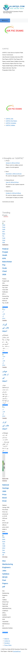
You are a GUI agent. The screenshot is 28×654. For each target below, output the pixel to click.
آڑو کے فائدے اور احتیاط (5, 328)
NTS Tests (4, 556)
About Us (6, 638)
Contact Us (7, 641)
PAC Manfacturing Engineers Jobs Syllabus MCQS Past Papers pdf (5, 574)
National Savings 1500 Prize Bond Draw (5, 493)
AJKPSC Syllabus (10, 125)
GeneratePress (17, 651)
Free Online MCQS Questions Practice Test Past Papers (13, 12)
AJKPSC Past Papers (11, 121)
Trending (4, 320)
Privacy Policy (8, 645)
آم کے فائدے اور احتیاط (5, 425)
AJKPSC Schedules (11, 123)
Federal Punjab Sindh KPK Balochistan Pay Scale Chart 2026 (5, 262)
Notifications (5, 244)
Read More (5, 307)
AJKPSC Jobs (9, 118)
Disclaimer (7, 643)
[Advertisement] (14, 87)
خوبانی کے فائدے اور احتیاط (5, 376)
